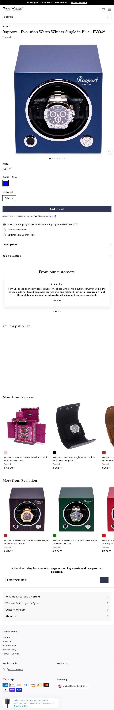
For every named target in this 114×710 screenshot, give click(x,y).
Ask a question (12, 256)
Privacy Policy (9, 645)
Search (6, 637)
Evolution (29, 481)
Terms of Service (11, 653)
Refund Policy (9, 649)
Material (8, 192)
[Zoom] (109, 151)
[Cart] (103, 9)
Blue (5, 183)
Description (10, 244)
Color (10, 177)
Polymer (9, 198)
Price (6, 164)
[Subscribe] (104, 580)
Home (5, 26)
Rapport (7, 37)
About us (7, 641)
